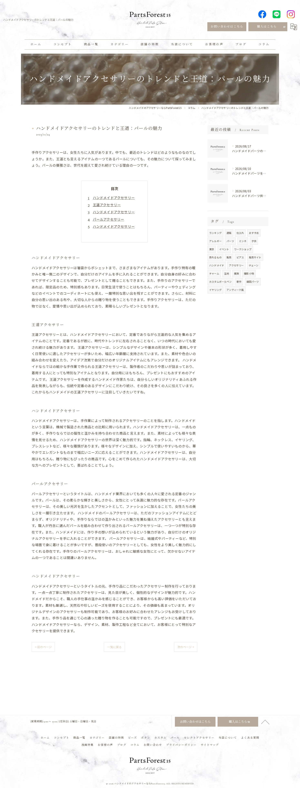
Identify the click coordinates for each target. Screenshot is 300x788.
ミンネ (243, 241)
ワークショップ (242, 249)
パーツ (230, 241)
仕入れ (240, 233)
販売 (229, 257)
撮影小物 (249, 273)
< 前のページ (43, 647)
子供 (253, 241)
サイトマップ (210, 745)
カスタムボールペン (220, 281)
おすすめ (254, 233)
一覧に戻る (114, 647)
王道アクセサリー (107, 204)
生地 (226, 273)
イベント (224, 249)
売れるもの (215, 257)
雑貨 (236, 273)
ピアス (240, 257)
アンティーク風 (235, 289)
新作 (239, 281)
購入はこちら (267, 26)
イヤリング (215, 289)
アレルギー (215, 241)
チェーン (254, 265)
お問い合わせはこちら (227, 26)
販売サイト (255, 257)
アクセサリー (236, 265)
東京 (211, 249)
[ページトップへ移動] (265, 722)
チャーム (214, 273)
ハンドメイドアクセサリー (114, 197)
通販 (229, 233)
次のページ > (185, 647)
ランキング (215, 233)
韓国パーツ (253, 281)
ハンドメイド (216, 265)
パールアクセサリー (108, 219)
